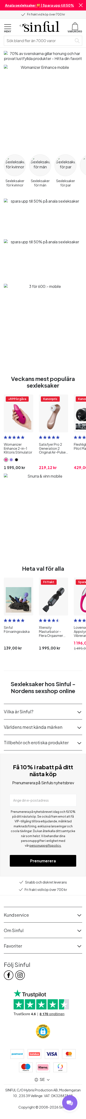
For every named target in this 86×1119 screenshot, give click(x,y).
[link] (6, 460)
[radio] (5, 437)
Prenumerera (43, 860)
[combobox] (39, 40)
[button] (81, 5)
